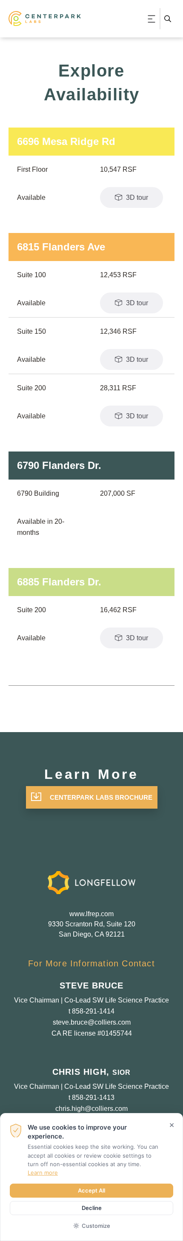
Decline (92, 1207)
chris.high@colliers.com (91, 1108)
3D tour (136, 197)
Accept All (91, 1190)
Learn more (43, 1172)
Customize (96, 1225)
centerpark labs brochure (101, 797)
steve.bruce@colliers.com (92, 1022)
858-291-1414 (93, 1011)
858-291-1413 (93, 1097)
